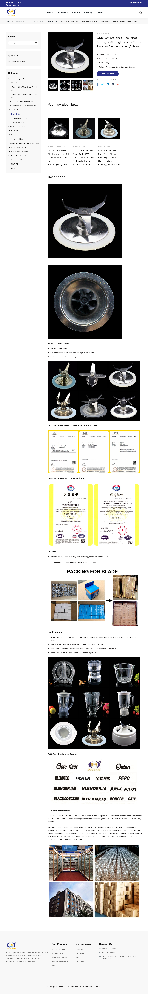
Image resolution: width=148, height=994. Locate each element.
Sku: (98, 80)
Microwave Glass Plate (20, 147)
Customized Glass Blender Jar (23, 106)
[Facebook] (98, 85)
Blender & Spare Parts (34, 21)
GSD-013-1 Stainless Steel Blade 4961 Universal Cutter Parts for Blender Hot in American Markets (83, 157)
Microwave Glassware (19, 151)
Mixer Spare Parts (18, 135)
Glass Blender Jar (18, 83)
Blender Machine (17, 122)
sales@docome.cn (15, 2)
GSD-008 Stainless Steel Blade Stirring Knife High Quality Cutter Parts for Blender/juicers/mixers (109, 157)
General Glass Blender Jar (22, 101)
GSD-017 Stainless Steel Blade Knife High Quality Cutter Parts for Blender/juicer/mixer (58, 157)
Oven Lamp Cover (18, 160)
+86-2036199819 (14, 5)
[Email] (118, 85)
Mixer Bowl (15, 130)
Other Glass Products (18, 156)
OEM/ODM (15, 164)
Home (8, 21)
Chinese (133, 2)
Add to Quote (108, 73)
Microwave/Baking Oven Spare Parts (24, 143)
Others (12, 168)
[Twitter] (102, 85)
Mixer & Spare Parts (17, 126)
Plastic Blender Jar (18, 110)
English (139, 2)
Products (18, 21)
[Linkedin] (107, 85)
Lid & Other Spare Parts (20, 118)
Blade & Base (52, 21)
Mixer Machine (17, 139)
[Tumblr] (112, 85)
